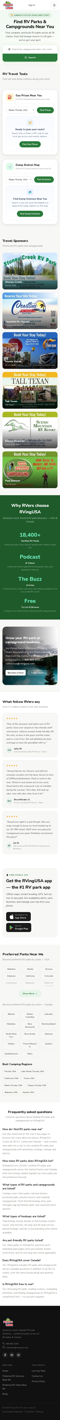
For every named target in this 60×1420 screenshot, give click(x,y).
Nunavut (48, 1034)
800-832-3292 (12, 1343)
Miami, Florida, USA (13, 1085)
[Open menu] (54, 5)
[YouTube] (11, 1355)
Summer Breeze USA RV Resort (27, 751)
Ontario (11, 1043)
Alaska (30, 969)
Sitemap (39, 1411)
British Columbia (30, 1015)
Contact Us (37, 1376)
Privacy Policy (38, 1381)
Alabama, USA (11, 1092)
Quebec (48, 1043)
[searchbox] (33, 49)
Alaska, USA (28, 1092)
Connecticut (11, 983)
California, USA (11, 1078)
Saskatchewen (11, 1053)
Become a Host (16, 672)
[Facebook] (5, 1355)
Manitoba (11, 1024)
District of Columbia (48, 984)
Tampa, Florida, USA (36, 1085)
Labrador (48, 1014)
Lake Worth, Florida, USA (32, 1071)
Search (32, 57)
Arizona (48, 969)
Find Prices (45, 110)
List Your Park (38, 1370)
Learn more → (38, 672)
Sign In (31, 5)
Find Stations (44, 179)
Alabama (11, 969)
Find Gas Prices (30, 144)
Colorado (48, 976)
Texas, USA (29, 1078)
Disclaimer (29, 1411)
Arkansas (11, 976)
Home (5, 1370)
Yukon (29, 1053)
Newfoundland (49, 1024)
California (30, 976)
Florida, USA (10, 1071)
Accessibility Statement (12, 1411)
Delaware (30, 983)
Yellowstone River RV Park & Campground (31, 846)
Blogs (5, 1393)
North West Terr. (11, 1035)
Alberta (11, 1014)
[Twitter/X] (18, 1355)
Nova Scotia (29, 1034)
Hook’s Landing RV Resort (25, 802)
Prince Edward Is (29, 1045)
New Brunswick (30, 1025)
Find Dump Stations (30, 213)
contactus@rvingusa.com (17, 1347)
